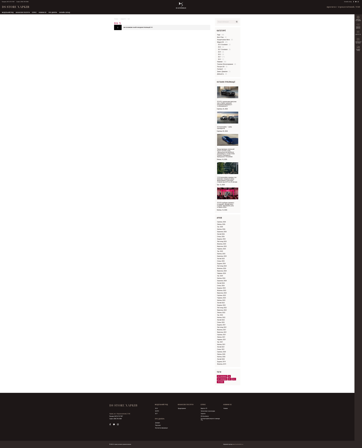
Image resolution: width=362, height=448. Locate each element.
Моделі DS (220, 42)
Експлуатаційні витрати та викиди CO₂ (210, 419)
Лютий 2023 (221, 303)
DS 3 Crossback (223, 44)
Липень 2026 (221, 224)
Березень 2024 (222, 281)
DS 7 (219, 57)
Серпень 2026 (221, 222)
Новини (226, 408)
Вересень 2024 (222, 271)
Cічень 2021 (221, 349)
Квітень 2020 (221, 357)
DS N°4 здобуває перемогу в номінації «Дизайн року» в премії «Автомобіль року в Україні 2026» (225, 205)
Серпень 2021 (221, 335)
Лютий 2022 (221, 320)
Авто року (220, 37)
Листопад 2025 (222, 241)
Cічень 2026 (221, 236)
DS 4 (219, 47)
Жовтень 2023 (221, 290)
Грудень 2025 (221, 239)
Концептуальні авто (223, 40)
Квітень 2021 (221, 344)
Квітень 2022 (221, 317)
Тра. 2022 (220, 315)
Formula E (220, 69)
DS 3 (219, 54)
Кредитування (182, 408)
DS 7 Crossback (223, 49)
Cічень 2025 (221, 261)
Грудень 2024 (221, 263)
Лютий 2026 (221, 234)
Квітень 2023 (221, 300)
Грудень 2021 (221, 325)
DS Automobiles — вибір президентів (224, 127)
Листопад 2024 (222, 266)
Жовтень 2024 (221, 268)
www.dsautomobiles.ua (237, 444)
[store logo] (181, 5)
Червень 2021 (221, 339)
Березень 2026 (222, 232)
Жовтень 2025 (221, 244)
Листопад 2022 (222, 308)
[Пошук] (237, 22)
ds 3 (234, 379)
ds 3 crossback (222, 376)
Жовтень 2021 (221, 330)
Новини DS (123, 19)
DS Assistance (205, 416)
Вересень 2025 (222, 246)
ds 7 (230, 379)
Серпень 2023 (221, 295)
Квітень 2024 (221, 278)
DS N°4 (157, 411)
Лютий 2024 (221, 283)
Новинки (219, 62)
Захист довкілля (222, 71)
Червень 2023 (221, 298)
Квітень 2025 (221, 254)
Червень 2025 (221, 249)
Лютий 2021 (221, 347)
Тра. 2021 (220, 342)
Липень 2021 (221, 337)
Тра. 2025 (220, 251)
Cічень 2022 (221, 322)
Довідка (157, 422)
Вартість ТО (204, 408)
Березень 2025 (222, 256)
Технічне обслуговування (225, 64)
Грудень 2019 (221, 361)
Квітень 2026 (221, 229)
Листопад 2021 (222, 327)
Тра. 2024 (220, 276)
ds (229, 376)
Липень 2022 (221, 312)
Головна (116, 19)
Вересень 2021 (222, 332)
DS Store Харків (15, 7)
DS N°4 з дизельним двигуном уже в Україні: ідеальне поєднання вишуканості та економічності (226, 104)
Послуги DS (220, 67)
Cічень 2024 (221, 285)
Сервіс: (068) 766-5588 (22, 1)
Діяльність (220, 74)
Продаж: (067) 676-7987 (8, 1)
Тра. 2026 (220, 227)
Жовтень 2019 (221, 364)
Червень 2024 (221, 273)
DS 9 (219, 52)
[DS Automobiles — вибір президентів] (227, 117)
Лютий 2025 (221, 259)
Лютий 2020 (221, 359)
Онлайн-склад (348, 1)
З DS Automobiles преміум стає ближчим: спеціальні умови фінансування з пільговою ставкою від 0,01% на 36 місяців (227, 180)
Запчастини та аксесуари (208, 411)
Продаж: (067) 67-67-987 (116, 416)
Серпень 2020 (221, 352)
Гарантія (203, 413)
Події (218, 35)
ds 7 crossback (222, 379)
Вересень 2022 (222, 310)
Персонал (158, 425)
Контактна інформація (161, 428)
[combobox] (228, 22)
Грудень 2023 (221, 288)
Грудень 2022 (221, 305)
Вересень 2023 (222, 293)
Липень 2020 (221, 354)
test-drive (220, 382)
